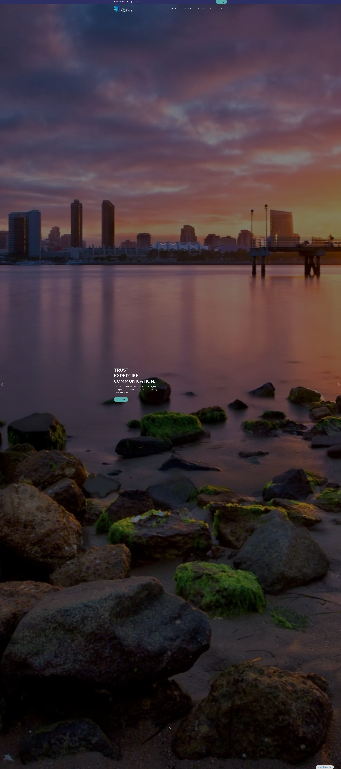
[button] (175, 9)
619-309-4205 (120, 2)
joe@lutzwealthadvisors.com (137, 2)
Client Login (221, 2)
